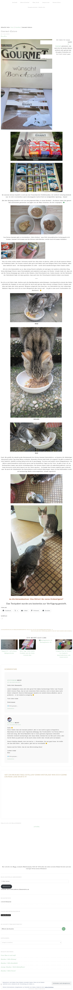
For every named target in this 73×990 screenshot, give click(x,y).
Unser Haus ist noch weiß (8, 955)
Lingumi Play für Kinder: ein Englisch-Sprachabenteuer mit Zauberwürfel (64, 654)
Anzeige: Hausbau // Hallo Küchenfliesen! (13, 967)
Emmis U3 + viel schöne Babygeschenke (9, 652)
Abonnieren (6, 886)
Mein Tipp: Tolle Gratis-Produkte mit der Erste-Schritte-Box (27, 653)
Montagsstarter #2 (45, 642)
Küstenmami (12, 680)
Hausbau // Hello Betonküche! (9, 963)
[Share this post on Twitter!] (3, 623)
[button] (26, 84)
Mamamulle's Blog (36, 14)
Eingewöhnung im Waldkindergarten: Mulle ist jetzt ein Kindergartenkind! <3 (27, 629)
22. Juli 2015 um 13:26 (14, 724)
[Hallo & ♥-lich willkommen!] (36, 845)
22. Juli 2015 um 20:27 (14, 682)
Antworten (10, 709)
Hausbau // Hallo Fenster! (8, 971)
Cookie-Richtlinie (49, 987)
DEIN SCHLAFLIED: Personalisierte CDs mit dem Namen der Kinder (51, 631)
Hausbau (4, 36)
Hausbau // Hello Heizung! (8, 959)
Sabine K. (10, 722)
